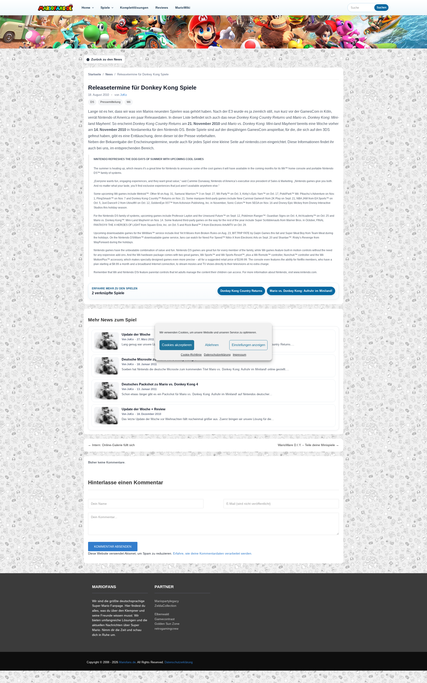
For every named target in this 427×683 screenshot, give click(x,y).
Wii (129, 102)
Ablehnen (212, 345)
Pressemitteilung (110, 102)
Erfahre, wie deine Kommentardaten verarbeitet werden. (212, 553)
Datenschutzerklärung (217, 354)
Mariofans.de (127, 662)
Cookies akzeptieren (177, 345)
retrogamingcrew (166, 628)
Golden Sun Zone (167, 623)
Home (86, 7)
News (109, 74)
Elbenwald (162, 614)
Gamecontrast (165, 619)
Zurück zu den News (106, 59)
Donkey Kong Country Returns (241, 290)
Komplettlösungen (134, 7)
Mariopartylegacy (167, 601)
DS (92, 102)
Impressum (239, 354)
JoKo (123, 94)
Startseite (94, 74)
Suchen (381, 7)
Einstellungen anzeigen (248, 345)
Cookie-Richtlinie (191, 354)
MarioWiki (182, 7)
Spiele (105, 7)
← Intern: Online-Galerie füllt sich (111, 445)
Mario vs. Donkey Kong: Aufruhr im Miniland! (301, 290)
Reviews (161, 7)
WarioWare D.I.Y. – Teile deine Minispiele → (308, 445)
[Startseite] (56, 7)
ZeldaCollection (165, 605)
